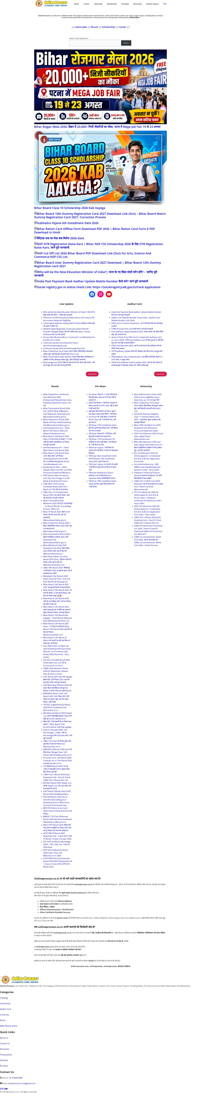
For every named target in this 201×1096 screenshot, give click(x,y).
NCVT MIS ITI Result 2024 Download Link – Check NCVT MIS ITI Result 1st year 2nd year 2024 (57, 836)
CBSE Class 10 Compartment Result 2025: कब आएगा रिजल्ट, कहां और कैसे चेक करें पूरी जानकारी (56, 495)
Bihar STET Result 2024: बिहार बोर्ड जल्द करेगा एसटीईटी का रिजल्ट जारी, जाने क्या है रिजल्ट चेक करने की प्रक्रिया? (57, 828)
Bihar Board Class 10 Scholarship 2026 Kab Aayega (69, 208)
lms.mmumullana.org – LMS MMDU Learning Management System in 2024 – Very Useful (147, 467)
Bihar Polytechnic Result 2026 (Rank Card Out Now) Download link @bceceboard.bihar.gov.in (57, 422)
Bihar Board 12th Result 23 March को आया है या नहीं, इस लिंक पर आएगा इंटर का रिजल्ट (56, 640)
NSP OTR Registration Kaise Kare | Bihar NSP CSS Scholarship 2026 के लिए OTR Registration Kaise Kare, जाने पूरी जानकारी (98, 245)
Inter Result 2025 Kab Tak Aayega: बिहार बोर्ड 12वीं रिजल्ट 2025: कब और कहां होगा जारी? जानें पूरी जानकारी (57, 679)
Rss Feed (4, 1066)
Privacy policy (6, 1054)
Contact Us (5, 1043)
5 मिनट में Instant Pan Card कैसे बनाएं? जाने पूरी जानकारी (132, 329)
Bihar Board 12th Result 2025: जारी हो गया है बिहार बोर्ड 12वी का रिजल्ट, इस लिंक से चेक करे (57, 601)
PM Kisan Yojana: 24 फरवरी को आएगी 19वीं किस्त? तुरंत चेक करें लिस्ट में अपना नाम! (103, 467)
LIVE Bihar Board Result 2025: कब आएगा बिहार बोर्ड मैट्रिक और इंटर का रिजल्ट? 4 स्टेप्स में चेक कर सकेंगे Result (57, 688)
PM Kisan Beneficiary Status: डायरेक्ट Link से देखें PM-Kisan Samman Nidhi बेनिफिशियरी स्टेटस (102, 475)
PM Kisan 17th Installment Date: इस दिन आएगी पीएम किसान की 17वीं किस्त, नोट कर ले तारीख (103, 428)
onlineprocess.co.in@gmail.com (21, 1083)
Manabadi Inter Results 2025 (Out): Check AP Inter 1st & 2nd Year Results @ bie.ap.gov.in (56, 579)
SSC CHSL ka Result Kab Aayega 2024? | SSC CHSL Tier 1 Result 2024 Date (56, 844)
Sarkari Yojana (152, 4)
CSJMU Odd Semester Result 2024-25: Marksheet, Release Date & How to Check (55, 671)
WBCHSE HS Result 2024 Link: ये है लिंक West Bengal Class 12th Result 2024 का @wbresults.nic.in (57, 752)
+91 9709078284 (15, 1078)
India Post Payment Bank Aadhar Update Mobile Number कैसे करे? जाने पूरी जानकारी (92, 281)
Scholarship (112, 4)
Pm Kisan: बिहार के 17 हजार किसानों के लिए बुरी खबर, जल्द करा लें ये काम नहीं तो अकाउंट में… (103, 397)
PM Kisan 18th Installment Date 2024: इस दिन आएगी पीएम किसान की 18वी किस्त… (102, 484)
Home (76, 4)
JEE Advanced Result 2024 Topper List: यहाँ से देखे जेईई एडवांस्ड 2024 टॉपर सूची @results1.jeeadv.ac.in (57, 716)
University (137, 4)
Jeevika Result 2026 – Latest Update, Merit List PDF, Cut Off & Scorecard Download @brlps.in (57, 470)
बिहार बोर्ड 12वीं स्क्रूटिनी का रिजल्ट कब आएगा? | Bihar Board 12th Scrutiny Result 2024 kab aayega (57, 724)
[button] (165, 4)
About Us (4, 1038)
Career (86, 4)
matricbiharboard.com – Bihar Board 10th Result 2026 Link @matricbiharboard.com (56, 431)
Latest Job (98, 4)
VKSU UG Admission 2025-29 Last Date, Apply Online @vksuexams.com (148, 436)
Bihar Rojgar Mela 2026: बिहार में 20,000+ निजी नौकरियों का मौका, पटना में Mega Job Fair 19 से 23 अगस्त (97, 127)
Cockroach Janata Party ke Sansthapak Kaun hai (64, 348)
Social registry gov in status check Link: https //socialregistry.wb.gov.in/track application (99, 287)
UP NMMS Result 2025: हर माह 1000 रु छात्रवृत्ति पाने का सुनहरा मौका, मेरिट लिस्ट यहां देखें (56, 769)
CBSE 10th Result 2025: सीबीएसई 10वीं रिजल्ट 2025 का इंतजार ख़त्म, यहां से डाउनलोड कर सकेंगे (57, 570)
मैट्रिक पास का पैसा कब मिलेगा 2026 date (60, 238)
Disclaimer (4, 1049)
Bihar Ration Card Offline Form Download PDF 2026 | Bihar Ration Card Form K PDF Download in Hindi (94, 230)
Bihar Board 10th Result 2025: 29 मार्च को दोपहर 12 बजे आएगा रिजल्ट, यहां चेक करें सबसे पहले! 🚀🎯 (57, 593)
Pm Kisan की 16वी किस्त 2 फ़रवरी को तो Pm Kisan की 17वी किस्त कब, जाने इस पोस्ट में (102, 419)
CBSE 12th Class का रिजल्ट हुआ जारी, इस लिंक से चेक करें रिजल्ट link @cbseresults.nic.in (57, 744)
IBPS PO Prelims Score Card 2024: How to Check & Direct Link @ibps (57, 811)
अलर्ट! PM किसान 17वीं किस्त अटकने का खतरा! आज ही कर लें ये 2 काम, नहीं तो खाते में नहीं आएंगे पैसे (103, 405)
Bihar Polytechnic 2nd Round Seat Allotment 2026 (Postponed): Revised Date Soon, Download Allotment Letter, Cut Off (57, 400)
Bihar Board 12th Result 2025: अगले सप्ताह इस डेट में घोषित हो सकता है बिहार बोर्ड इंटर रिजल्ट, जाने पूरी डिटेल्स (56, 610)
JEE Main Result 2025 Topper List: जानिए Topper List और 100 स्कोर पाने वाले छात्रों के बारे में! (57, 786)
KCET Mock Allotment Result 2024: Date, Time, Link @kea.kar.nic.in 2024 (55, 853)
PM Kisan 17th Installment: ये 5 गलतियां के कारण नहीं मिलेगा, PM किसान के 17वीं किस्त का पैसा (102, 442)
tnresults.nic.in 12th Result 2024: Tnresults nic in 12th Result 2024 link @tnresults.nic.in (57, 760)
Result (95, 27)
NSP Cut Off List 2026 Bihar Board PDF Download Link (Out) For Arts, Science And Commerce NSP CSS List (92, 255)
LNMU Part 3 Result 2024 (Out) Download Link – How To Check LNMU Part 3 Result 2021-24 (56, 777)
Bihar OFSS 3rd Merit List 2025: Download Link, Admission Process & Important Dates (147, 428)
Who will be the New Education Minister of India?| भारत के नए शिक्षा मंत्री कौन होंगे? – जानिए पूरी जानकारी (95, 273)
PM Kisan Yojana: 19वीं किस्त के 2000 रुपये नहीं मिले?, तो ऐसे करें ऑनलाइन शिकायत (103, 450)
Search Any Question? (78, 38)
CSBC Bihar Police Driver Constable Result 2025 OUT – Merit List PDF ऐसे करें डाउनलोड (55, 487)
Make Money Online (8, 1026)
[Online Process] (51, 4)
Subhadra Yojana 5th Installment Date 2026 (67, 223)
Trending (125, 4)
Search (126, 43)
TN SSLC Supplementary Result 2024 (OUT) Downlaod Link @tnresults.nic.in (56, 707)
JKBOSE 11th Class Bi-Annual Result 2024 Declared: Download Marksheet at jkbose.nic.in (57, 819)
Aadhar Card (5, 1009)
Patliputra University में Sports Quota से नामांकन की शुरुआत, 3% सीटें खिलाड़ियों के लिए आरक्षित (148, 475)
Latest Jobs (81, 27)
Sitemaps (4, 1060)
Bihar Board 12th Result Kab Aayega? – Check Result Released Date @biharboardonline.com (57, 618)
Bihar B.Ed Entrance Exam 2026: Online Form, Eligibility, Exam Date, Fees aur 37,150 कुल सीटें (148, 397)
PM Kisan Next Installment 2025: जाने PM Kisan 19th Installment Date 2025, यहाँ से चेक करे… (103, 459)
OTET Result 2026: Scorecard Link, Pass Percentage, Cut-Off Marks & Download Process (56, 478)
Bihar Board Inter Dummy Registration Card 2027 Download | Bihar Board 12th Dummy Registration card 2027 (97, 264)
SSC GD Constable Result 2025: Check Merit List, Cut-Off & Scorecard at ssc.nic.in (56, 663)
